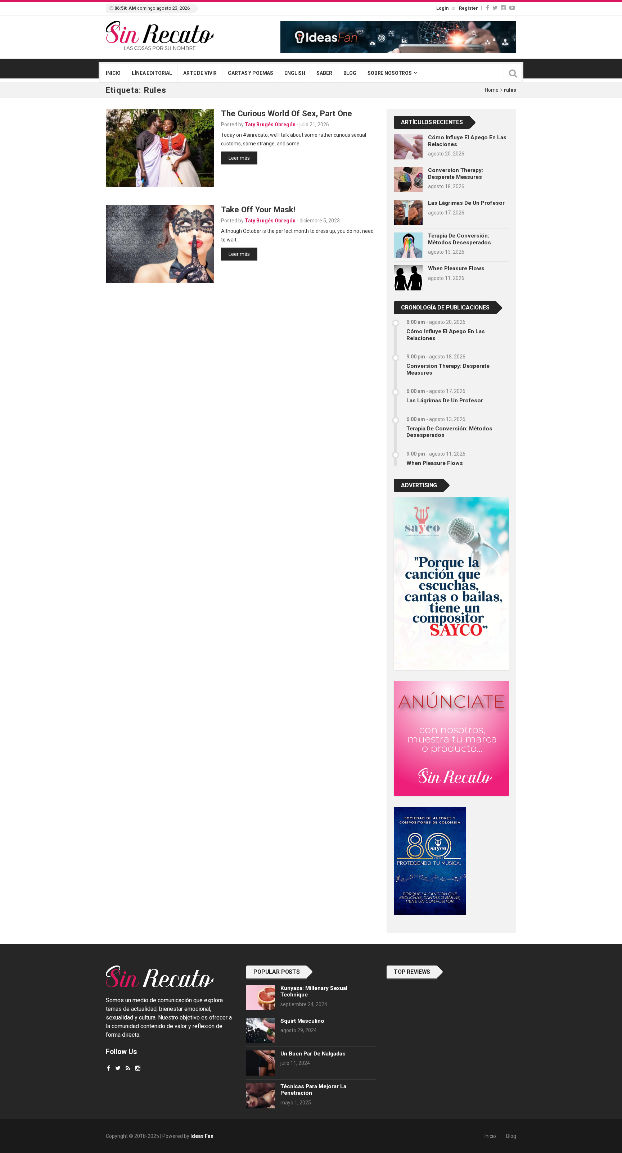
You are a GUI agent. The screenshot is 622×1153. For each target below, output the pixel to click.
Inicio (113, 73)
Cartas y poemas (250, 73)
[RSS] (128, 1068)
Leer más (239, 158)
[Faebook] (108, 1068)
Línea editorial (152, 73)
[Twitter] (495, 7)
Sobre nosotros (390, 73)
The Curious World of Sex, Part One (286, 113)
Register (468, 8)
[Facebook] (487, 7)
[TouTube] (512, 7)
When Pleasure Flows (456, 268)
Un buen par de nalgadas (313, 1053)
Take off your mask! (258, 209)
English (294, 73)
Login (442, 8)
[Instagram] (503, 7)
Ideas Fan (201, 1136)
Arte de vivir (200, 73)
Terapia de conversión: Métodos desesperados (459, 238)
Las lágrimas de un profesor (466, 203)
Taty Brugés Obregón (270, 124)
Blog (349, 73)
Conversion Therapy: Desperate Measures (455, 173)
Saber (324, 73)
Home (492, 90)
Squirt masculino (302, 1021)
